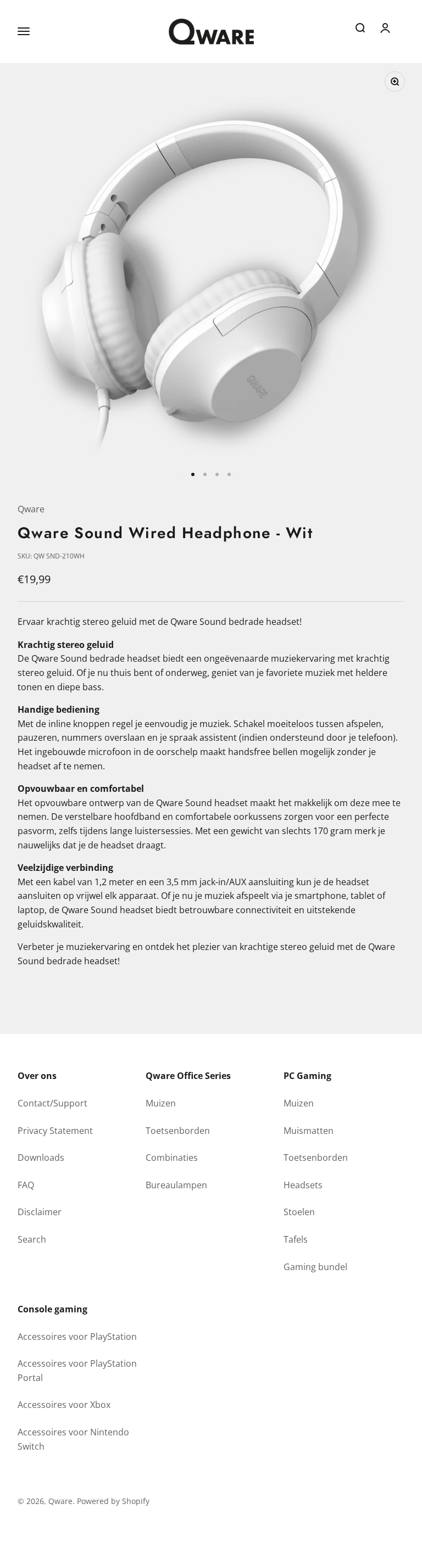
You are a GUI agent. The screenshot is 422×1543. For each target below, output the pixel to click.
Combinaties (172, 1157)
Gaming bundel (315, 1267)
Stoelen (299, 1212)
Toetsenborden (178, 1131)
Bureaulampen (176, 1185)
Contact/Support (52, 1103)
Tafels (296, 1239)
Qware (31, 509)
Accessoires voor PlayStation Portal (77, 1370)
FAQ (26, 1185)
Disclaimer (40, 1212)
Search (32, 1239)
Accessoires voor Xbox (64, 1405)
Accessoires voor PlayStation (77, 1336)
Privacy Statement (55, 1131)
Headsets (303, 1185)
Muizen (161, 1103)
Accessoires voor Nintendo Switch (73, 1439)
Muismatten (309, 1131)
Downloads (41, 1157)
